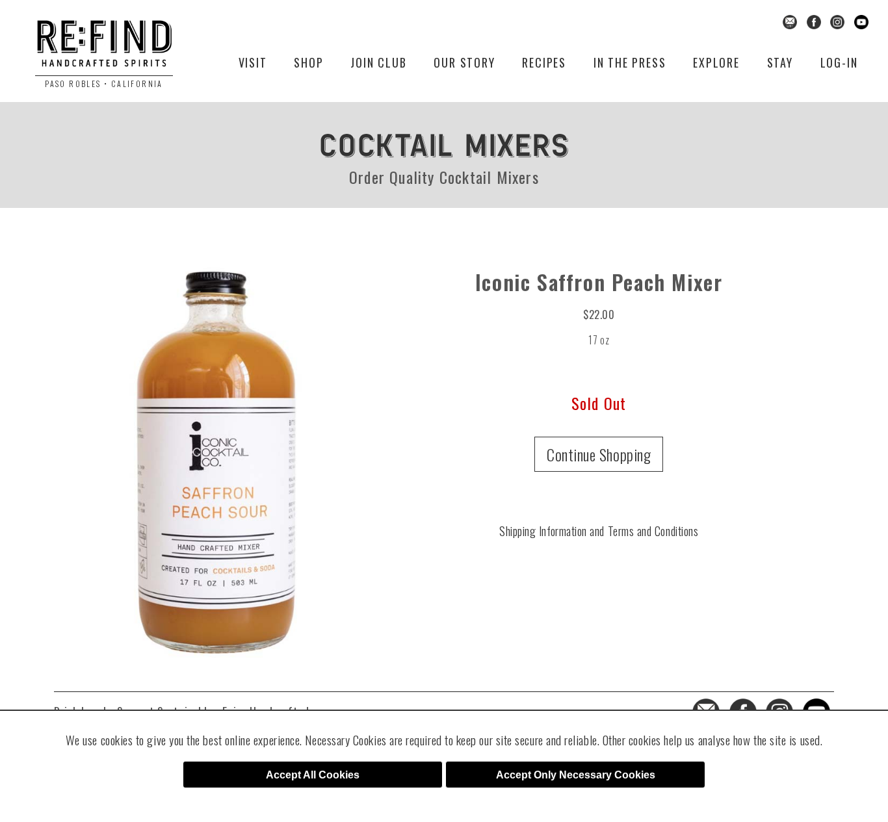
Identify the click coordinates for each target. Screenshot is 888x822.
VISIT (253, 62)
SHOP (308, 62)
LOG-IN (839, 62)
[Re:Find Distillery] (104, 47)
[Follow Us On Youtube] (861, 20)
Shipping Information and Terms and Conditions (598, 530)
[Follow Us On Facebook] (814, 20)
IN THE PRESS (630, 62)
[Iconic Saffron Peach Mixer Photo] (214, 456)
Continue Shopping (599, 454)
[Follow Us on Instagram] (837, 20)
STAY (780, 62)
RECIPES (544, 62)
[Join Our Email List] (790, 20)
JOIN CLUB (378, 62)
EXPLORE (716, 62)
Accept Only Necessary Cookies (575, 774)
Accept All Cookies (312, 774)
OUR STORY (464, 62)
